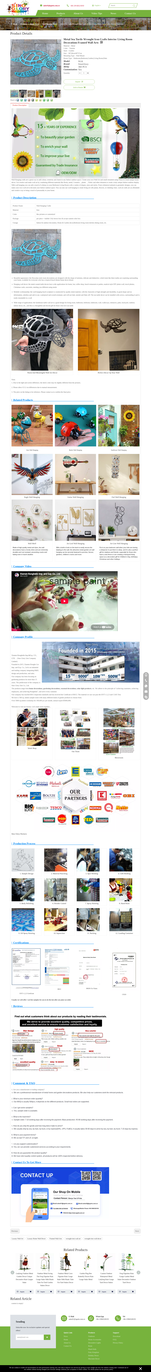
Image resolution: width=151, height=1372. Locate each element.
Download (116, 1336)
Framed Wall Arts (56, 1239)
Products (60, 13)
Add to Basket (78, 87)
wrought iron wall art (73, 1239)
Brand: (67, 64)
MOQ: (66, 67)
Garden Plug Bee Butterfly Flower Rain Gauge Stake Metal (45, 1276)
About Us (78, 13)
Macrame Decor (93, 1359)
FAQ (114, 1340)
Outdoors (91, 1336)
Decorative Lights (94, 1343)
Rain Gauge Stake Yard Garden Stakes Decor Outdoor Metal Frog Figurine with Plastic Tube (106, 1279)
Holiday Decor (93, 1355)
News (113, 13)
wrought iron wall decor (92, 1239)
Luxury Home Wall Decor (36, 1239)
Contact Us (130, 13)
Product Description (20, 105)
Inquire (77, 82)
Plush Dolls (92, 1349)
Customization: (71, 69)
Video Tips (96, 13)
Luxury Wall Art (17, 1239)
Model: (67, 61)
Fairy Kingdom (93, 1352)
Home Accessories (94, 1340)
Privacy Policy (118, 1343)
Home (45, 13)
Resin (90, 1346)
